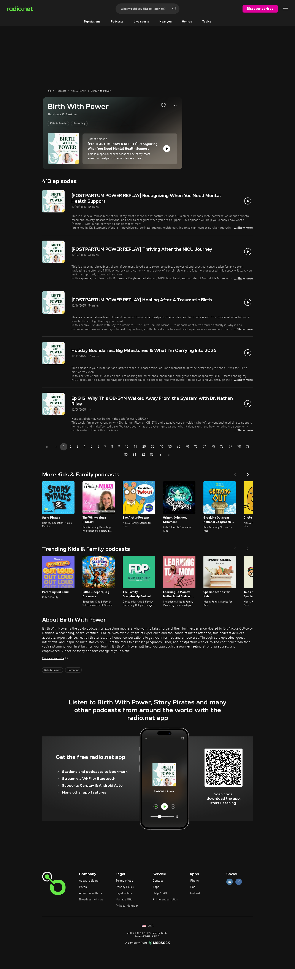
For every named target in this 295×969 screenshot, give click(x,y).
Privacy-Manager (127, 905)
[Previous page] (55, 447)
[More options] (174, 105)
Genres (187, 21)
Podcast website (53, 658)
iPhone (194, 880)
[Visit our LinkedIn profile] (229, 882)
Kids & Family (58, 123)
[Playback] (166, 148)
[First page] (47, 447)
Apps (156, 887)
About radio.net (89, 880)
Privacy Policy (125, 887)
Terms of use (124, 880)
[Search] (174, 8)
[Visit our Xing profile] (238, 882)
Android (195, 893)
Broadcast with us (91, 899)
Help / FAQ (160, 893)
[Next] (248, 473)
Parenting (79, 123)
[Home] (49, 91)
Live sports (141, 21)
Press (83, 887)
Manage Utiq (124, 899)
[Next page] (160, 455)
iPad (192, 887)
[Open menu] (285, 8)
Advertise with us (90, 893)
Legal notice (124, 893)
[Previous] (235, 473)
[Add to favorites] (163, 105)
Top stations (92, 21)
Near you (165, 21)
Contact (158, 880)
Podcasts (117, 21)
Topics (206, 21)
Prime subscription (165, 899)
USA (150, 925)
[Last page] (169, 455)
